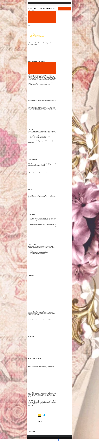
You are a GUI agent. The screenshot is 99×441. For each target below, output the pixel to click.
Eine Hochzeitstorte (32, 34)
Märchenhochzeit (42, 432)
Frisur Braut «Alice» (32, 30)
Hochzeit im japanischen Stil (32, 431)
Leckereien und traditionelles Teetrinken (35, 35)
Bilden (36, 3)
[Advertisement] (42, 16)
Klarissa (33, 10)
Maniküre (40, 3)
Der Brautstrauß (46, 3)
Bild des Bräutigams (32, 31)
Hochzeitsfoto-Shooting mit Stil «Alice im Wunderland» (37, 36)
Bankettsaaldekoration (33, 33)
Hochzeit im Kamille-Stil (52, 432)
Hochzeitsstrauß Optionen (33, 32)
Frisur (52, 3)
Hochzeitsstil (31, 3)
